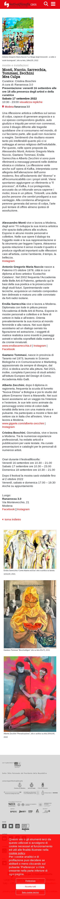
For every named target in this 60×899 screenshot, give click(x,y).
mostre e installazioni (15, 65)
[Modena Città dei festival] (25, 827)
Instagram (8, 260)
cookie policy (17, 853)
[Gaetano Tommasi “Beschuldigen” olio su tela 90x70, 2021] (30, 614)
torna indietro (12, 519)
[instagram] (17, 826)
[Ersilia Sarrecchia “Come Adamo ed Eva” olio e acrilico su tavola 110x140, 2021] (30, 549)
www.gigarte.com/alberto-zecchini (23, 423)
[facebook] (4, 826)
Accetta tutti (30, 886)
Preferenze (30, 881)
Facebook (8, 349)
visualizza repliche (31, 102)
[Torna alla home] (20, 4)
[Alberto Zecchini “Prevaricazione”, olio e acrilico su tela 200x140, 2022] (30, 694)
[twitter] (11, 826)
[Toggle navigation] (53, 4)
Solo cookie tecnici (30, 892)
